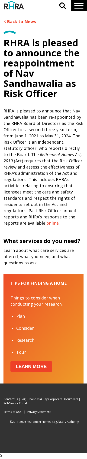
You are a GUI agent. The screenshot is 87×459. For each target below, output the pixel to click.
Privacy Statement (39, 412)
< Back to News (19, 21)
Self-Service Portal (15, 403)
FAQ (23, 399)
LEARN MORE (31, 366)
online (52, 223)
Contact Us (10, 399)
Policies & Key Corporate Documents (53, 399)
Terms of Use (12, 412)
